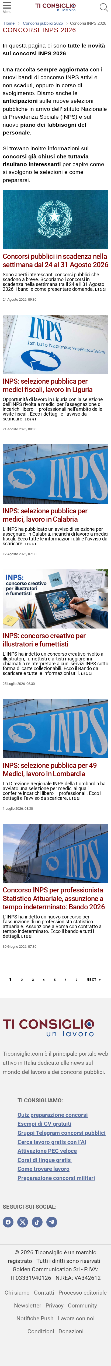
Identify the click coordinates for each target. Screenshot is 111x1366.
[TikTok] (37, 1222)
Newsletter (27, 1305)
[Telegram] (51, 1222)
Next (92, 980)
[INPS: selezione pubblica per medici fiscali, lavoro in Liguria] (55, 344)
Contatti (44, 1292)
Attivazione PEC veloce (47, 1151)
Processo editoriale (82, 1292)
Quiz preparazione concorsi (53, 1115)
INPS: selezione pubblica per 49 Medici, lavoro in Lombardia (50, 769)
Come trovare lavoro (44, 1169)
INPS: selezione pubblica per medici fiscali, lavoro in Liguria (48, 385)
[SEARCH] (104, 7)
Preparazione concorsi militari (56, 1178)
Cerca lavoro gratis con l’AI (52, 1142)
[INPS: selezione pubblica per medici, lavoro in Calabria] (55, 473)
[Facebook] (8, 1222)
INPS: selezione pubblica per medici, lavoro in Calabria (45, 515)
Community (82, 1305)
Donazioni (71, 1331)
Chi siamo (17, 1292)
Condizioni (40, 1331)
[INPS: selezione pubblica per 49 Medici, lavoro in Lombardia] (55, 728)
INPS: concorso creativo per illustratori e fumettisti (44, 640)
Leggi (101, 290)
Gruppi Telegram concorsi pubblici (62, 1133)
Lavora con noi (76, 1318)
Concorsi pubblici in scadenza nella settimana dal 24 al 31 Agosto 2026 (55, 260)
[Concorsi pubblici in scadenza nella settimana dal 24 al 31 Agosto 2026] (55, 219)
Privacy (55, 1305)
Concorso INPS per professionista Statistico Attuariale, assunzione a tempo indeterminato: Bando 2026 (54, 898)
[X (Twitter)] (22, 1222)
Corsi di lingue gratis (45, 1160)
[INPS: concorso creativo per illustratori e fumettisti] (55, 598)
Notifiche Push (35, 1318)
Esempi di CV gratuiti (44, 1124)
